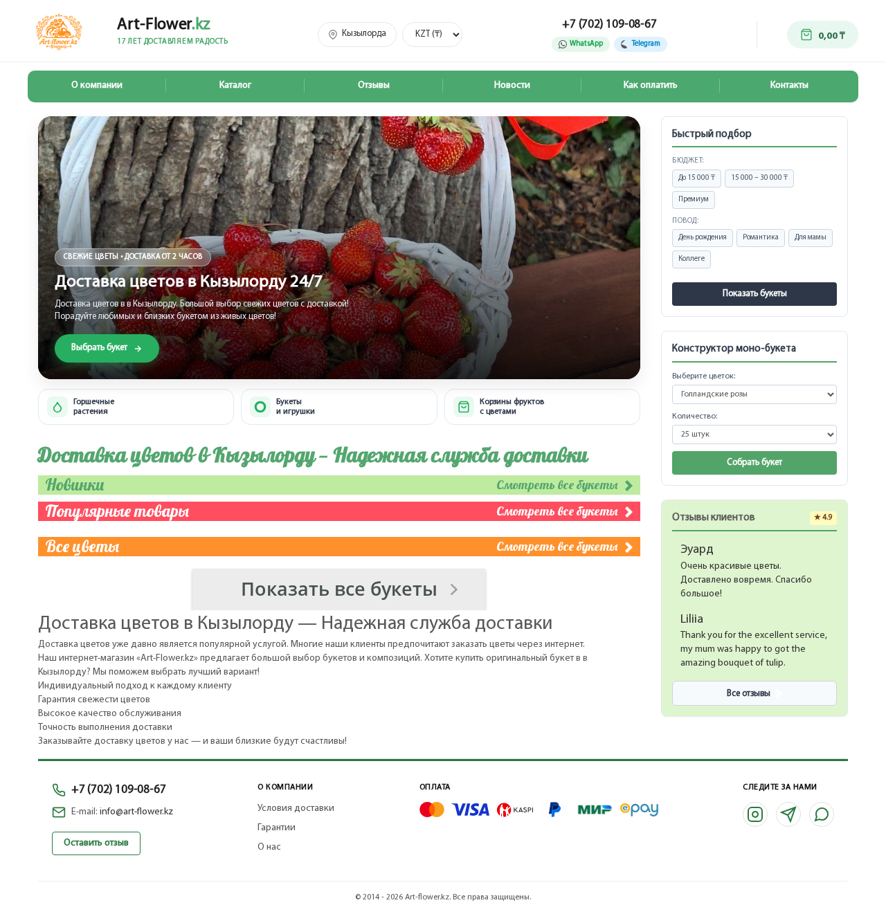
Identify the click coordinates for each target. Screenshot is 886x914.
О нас (269, 847)
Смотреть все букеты (558, 485)
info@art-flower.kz (136, 812)
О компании (97, 85)
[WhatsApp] (821, 814)
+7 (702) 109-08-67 (609, 24)
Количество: (694, 416)
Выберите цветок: (703, 376)
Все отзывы (748, 693)
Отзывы (374, 85)
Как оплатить (651, 85)
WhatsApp (586, 44)
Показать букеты (755, 293)
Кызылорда (364, 33)
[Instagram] (755, 814)
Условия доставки (295, 808)
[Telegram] (788, 814)
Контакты (789, 85)
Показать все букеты (339, 588)
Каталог (235, 85)
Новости (512, 85)
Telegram (646, 44)
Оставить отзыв (96, 843)
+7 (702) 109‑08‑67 (118, 790)
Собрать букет (754, 462)
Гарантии (276, 828)
